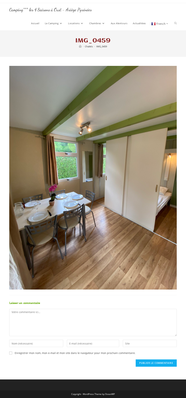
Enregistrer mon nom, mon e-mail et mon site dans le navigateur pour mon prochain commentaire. (75, 353)
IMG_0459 (101, 46)
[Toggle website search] (175, 23)
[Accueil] (80, 46)
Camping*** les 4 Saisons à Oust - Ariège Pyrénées (50, 9)
